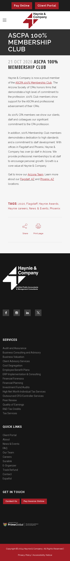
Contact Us (11, 501)
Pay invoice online (34, 501)
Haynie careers (18, 208)
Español (7, 478)
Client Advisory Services (16, 361)
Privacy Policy (24, 555)
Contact (7, 474)
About (6, 439)
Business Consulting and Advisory (22, 352)
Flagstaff (32, 203)
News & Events (39, 208)
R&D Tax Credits (12, 409)
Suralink (7, 461)
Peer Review (10, 400)
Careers (7, 456)
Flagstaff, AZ (27, 179)
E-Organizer (9, 465)
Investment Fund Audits (16, 387)
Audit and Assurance (14, 348)
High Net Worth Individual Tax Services (24, 391)
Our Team (8, 452)
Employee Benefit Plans (16, 369)
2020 (21, 203)
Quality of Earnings (13, 404)
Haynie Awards (49, 203)
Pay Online (22, 5)
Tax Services (10, 413)
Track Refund (10, 469)
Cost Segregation (12, 365)
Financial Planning (13, 382)
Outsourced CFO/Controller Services (23, 395)
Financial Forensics (13, 378)
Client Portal (47, 5)
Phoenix (55, 208)
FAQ (5, 448)
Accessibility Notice (42, 555)
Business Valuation (13, 356)
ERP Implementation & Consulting (22, 374)
